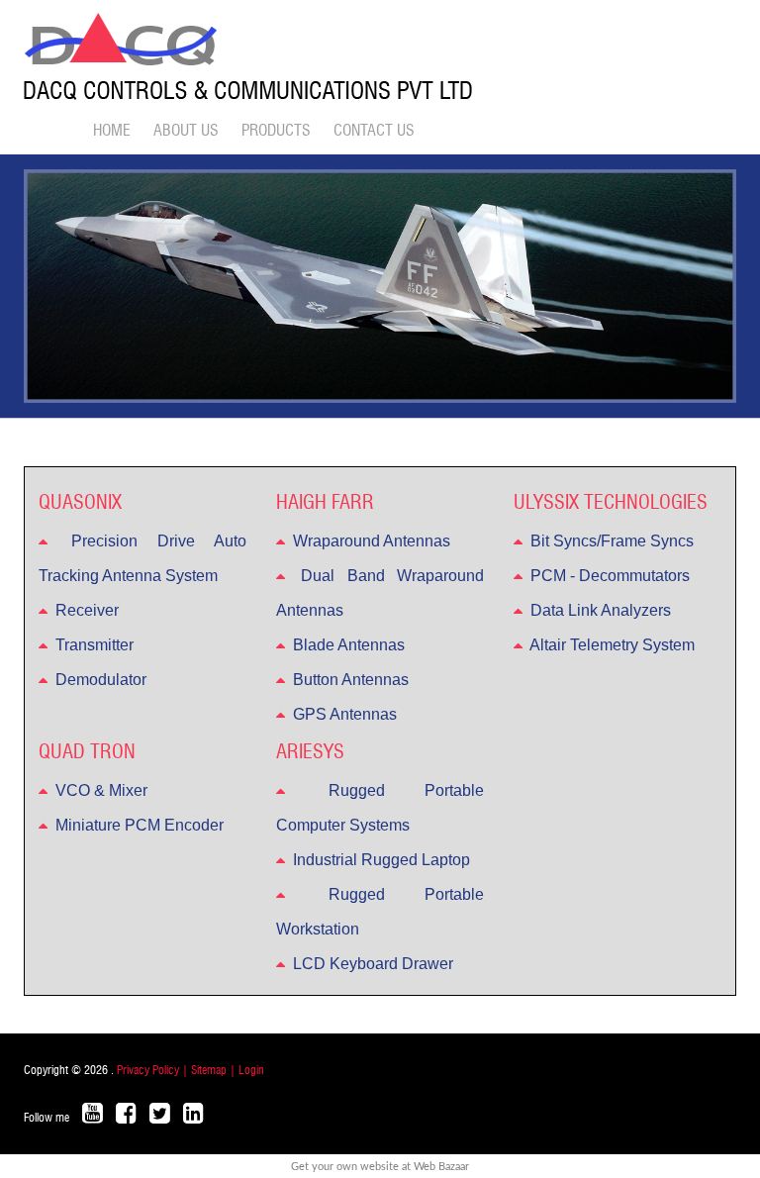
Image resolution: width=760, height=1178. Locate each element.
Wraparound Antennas (369, 541)
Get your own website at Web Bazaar (380, 1166)
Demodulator (98, 679)
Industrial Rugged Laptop (379, 859)
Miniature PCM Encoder (137, 825)
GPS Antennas (343, 714)
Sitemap (210, 1070)
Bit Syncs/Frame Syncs (610, 541)
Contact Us (374, 131)
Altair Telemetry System (610, 645)
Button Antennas (349, 679)
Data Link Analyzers (598, 610)
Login (251, 1070)
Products (276, 131)
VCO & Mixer (99, 790)
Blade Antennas (347, 645)
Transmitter (92, 645)
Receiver (85, 610)
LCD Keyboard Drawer (371, 963)
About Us (186, 131)
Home (112, 131)
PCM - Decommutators (608, 575)
